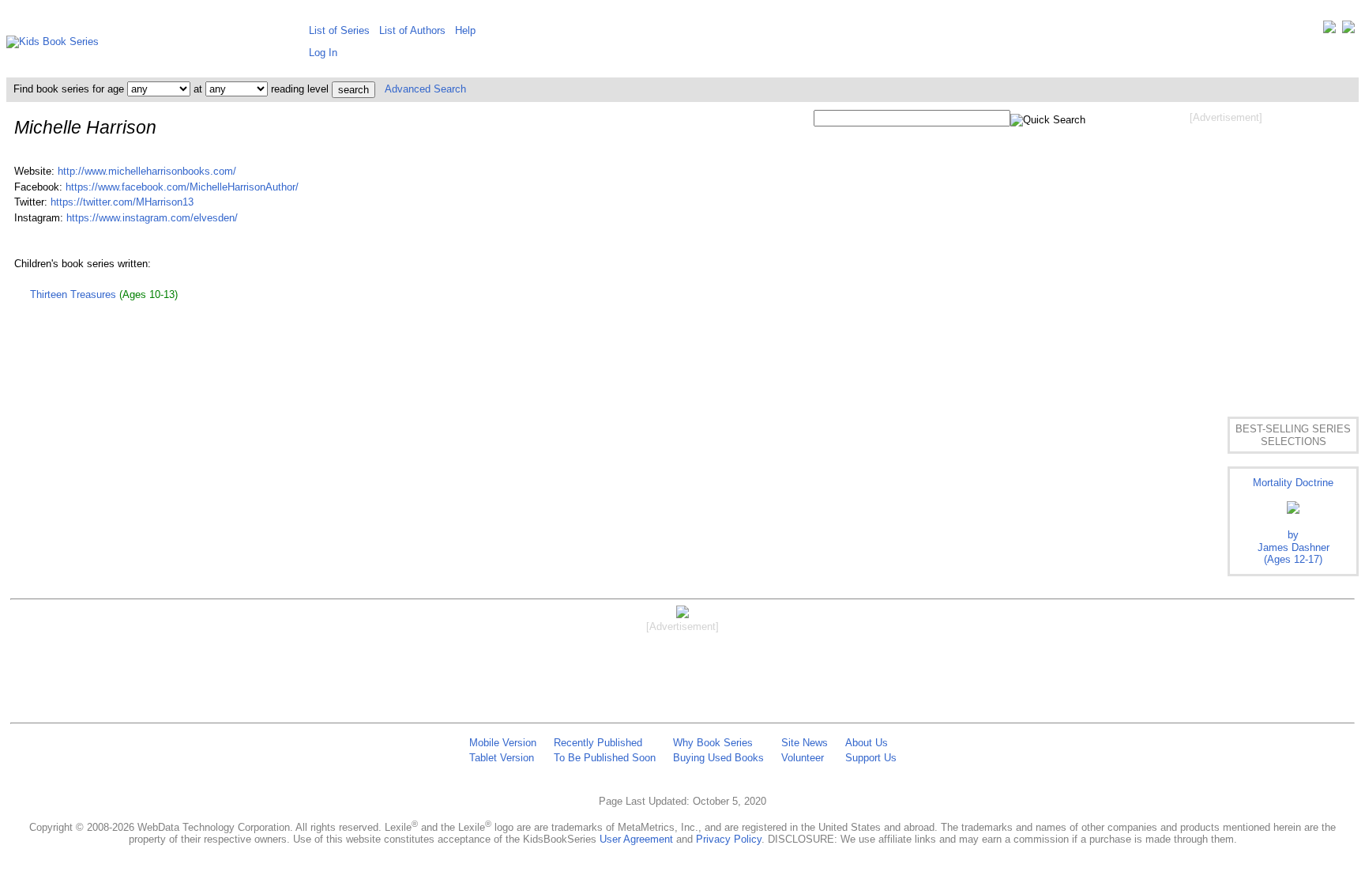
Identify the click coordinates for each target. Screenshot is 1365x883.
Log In (323, 52)
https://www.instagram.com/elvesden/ (152, 218)
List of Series (339, 30)
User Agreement (636, 839)
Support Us (871, 758)
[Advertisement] (1226, 251)
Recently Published (598, 743)
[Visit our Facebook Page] (1348, 30)
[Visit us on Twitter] (1329, 30)
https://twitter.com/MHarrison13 (122, 202)
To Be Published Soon (605, 758)
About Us (866, 743)
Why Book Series (713, 743)
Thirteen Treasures (73, 294)
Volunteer (802, 758)
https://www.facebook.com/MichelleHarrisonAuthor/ (182, 187)
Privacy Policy (728, 839)
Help (465, 30)
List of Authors (412, 30)
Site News (804, 743)
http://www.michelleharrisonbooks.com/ (147, 171)
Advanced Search (425, 89)
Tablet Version (501, 758)
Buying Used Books (718, 758)
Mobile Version (502, 743)
